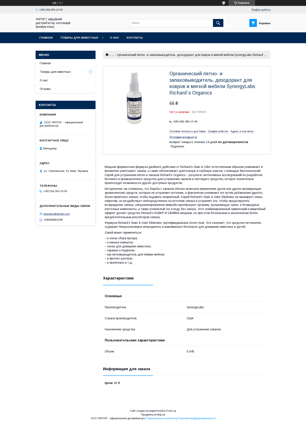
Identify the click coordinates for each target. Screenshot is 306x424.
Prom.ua (171, 410)
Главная (46, 37)
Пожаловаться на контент (161, 418)
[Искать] (218, 23)
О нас (114, 37)
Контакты (135, 37)
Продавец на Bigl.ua (153, 414)
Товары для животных (79, 37)
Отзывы (45, 89)
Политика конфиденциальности (196, 418)
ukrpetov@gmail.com (57, 213)
